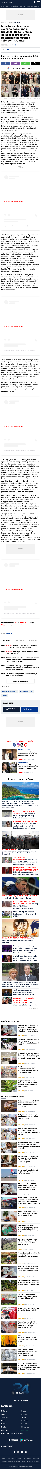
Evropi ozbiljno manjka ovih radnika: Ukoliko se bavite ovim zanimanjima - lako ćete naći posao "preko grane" (29, 1366)
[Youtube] (25, 745)
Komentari (33, 640)
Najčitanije (20, 640)
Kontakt (11, 1458)
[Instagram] (18, 745)
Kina (31, 692)
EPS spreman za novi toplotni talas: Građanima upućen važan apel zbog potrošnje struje (29, 1338)
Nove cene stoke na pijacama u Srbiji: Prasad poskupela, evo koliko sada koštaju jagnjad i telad (28, 1242)
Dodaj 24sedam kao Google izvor (22, 68)
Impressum (19, 1458)
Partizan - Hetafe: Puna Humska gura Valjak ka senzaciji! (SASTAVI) (21, 646)
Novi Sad (24, 1430)
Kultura (24, 1414)
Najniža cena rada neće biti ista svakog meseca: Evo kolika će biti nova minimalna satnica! (29, 1131)
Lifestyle (4, 1430)
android (23, 623)
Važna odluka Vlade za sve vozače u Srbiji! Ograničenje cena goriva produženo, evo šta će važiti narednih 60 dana (29, 1200)
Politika (22, 6)
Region (24, 1424)
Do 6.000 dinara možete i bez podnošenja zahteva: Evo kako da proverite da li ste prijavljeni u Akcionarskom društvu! (28, 1028)
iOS (16, 623)
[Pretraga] (35, 2)
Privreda (17, 22)
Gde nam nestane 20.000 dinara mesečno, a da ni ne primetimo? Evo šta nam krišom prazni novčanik (27, 1186)
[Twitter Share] (35, 63)
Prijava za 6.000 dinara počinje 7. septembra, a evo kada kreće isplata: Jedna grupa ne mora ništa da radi (28, 1228)
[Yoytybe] (22, 1452)
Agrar (20, 1249)
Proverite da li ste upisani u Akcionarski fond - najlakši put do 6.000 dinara (28, 1213)
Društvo (4, 1427)
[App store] (13, 1440)
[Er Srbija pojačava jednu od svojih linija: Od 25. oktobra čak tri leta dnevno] (9, 1175)
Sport (28, 6)
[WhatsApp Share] (25, 63)
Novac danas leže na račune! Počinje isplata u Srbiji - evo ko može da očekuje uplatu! (28, 1268)
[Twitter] (21, 745)
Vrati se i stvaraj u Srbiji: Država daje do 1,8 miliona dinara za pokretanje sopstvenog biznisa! (27, 1325)
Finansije (21, 1035)
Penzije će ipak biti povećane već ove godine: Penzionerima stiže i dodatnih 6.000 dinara (29, 1042)
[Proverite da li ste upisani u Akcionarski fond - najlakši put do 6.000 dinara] (9, 1216)
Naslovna (4, 22)
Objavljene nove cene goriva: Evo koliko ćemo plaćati (28, 1309)
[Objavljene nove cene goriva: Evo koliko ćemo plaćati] (9, 1313)
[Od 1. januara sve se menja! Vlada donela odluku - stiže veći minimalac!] (9, 1120)
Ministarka (24, 692)
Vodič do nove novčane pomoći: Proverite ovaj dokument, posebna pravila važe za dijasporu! (28, 1069)
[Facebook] (14, 745)
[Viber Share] (15, 63)
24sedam (5, 625)
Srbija (23, 1417)
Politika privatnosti (8, 1461)
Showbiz (34, 6)
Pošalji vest (35, 1458)
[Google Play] (26, 1440)
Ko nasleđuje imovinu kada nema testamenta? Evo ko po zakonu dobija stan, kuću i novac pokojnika (28, 1159)
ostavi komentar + (27, 709)
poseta (4, 695)
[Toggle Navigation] (38, 2)
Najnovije (4, 6)
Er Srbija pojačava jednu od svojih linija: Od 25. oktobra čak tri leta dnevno (28, 1172)
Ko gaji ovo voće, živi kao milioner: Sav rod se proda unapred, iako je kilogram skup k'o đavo (27, 1083)
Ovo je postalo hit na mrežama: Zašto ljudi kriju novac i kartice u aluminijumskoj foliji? (27, 1352)
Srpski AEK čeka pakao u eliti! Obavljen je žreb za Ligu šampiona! (21, 675)
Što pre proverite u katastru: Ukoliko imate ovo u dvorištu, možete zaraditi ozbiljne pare (29, 1282)
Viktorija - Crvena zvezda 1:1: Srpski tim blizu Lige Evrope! (22, 653)
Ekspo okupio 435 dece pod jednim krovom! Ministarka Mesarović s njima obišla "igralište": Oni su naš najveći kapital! (28, 767)
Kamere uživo (13, 6)
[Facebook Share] (5, 63)
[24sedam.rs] (8, 2)
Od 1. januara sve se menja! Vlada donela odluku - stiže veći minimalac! (28, 1116)
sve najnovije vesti (20, 681)
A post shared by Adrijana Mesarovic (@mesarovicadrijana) (22, 226)
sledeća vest (23, 763)
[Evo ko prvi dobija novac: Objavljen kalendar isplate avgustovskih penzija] (9, 1299)
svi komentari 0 (11, 709)
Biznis (11, 22)
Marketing (27, 1458)
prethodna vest (24, 750)
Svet (39, 6)
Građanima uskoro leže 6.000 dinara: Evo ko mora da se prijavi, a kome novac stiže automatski (28, 1103)
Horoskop (25, 1427)
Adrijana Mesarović (9, 692)
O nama (4, 1458)
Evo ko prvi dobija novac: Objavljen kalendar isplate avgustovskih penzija (27, 1296)
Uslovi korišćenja (22, 1461)
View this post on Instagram (13, 201)
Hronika (4, 1424)
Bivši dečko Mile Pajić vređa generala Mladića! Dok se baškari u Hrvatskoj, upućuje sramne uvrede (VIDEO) (22, 667)
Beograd (24, 1420)
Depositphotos (34, 1461)
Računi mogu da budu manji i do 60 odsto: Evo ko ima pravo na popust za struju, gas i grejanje (29, 1145)
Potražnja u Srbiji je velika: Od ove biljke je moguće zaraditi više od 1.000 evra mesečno (29, 1255)
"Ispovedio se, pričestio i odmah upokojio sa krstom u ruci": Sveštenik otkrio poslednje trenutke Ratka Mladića (22, 659)
